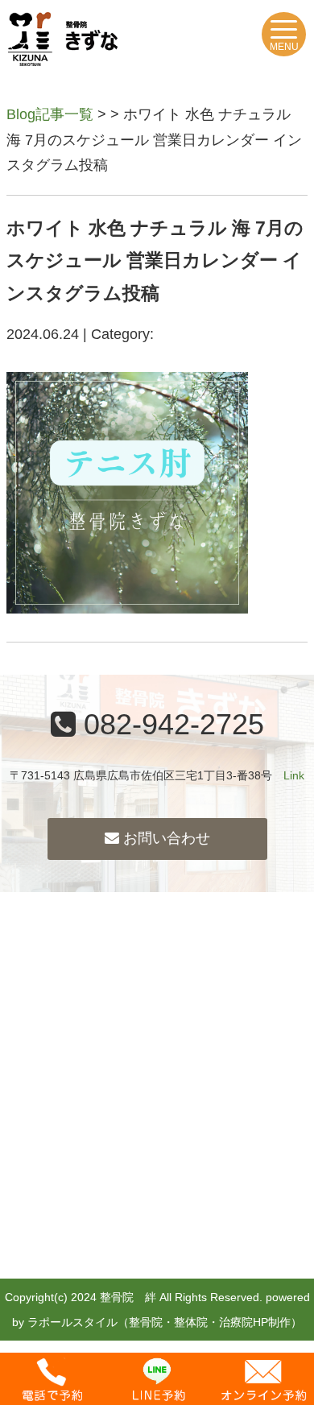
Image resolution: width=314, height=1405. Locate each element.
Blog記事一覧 (49, 114)
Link (293, 775)
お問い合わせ (164, 838)
